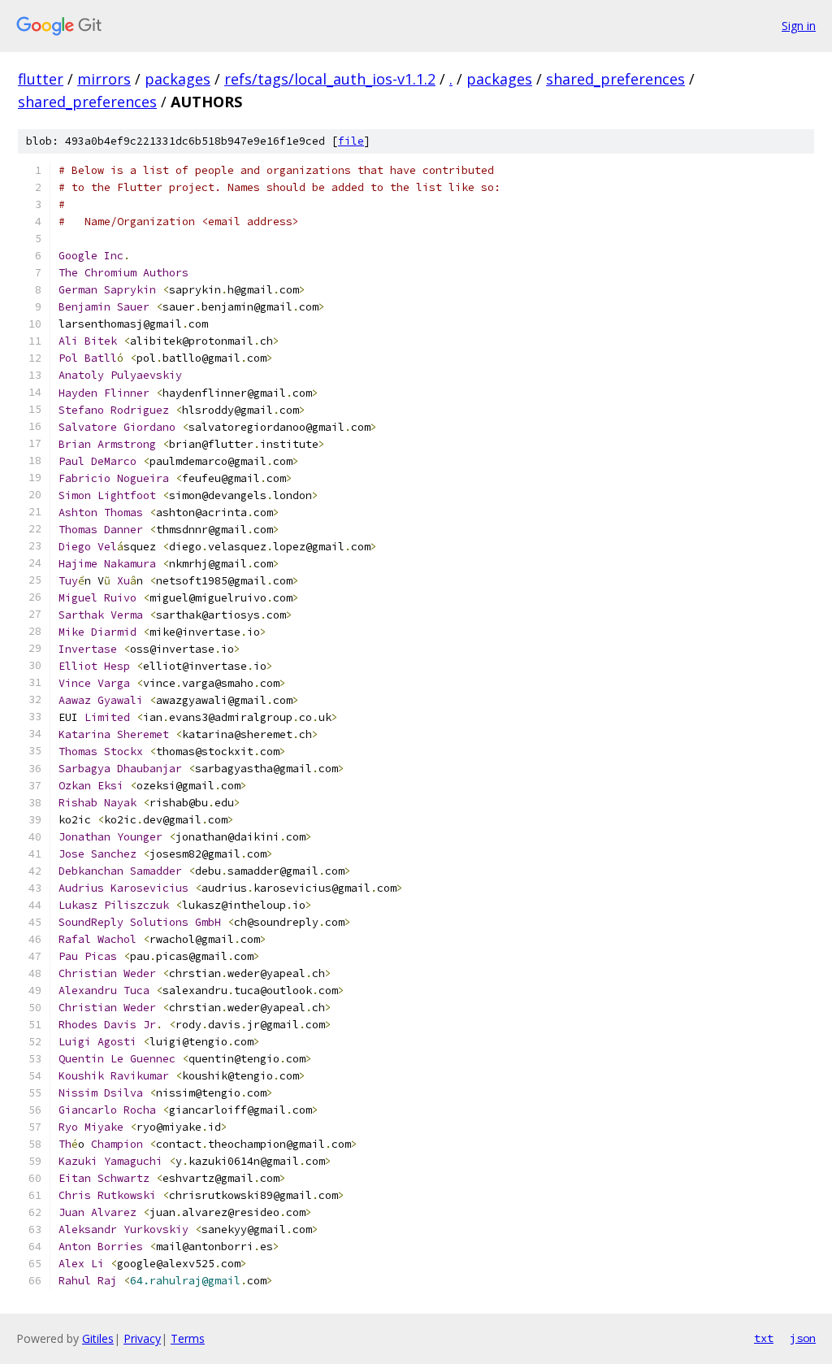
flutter (40, 79)
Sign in (799, 25)
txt (764, 1338)
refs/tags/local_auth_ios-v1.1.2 (330, 79)
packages (177, 79)
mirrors (104, 79)
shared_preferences (615, 79)
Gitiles (98, 1338)
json (803, 1338)
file (351, 141)
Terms (188, 1338)
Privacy (142, 1338)
